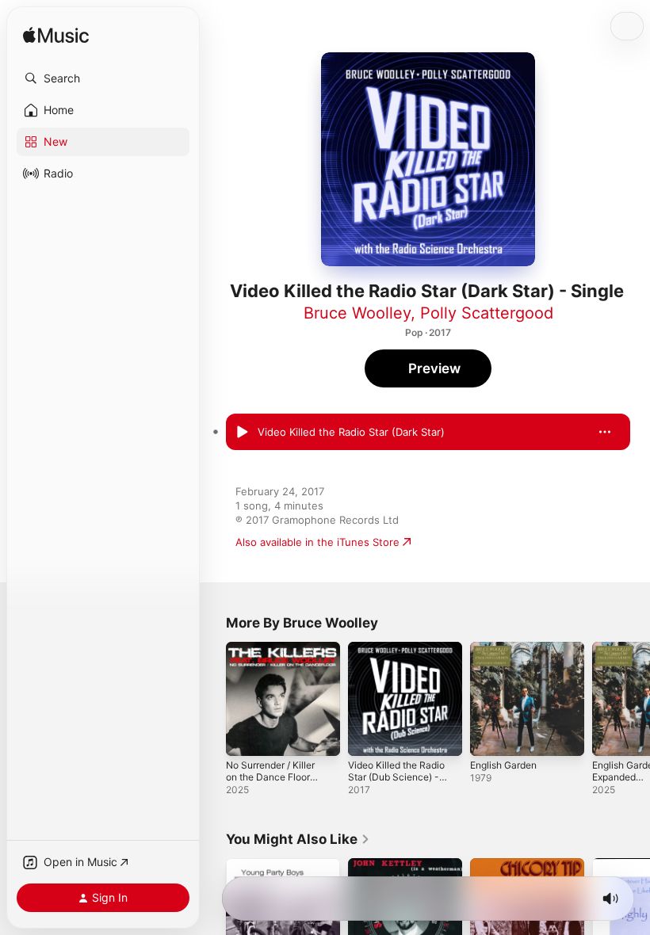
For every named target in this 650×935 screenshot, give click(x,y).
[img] (56, 36)
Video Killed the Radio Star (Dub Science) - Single (396, 777)
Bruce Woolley (357, 312)
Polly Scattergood (486, 312)
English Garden (503, 765)
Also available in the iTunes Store (317, 542)
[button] (103, 78)
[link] (298, 839)
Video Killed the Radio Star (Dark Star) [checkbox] (351, 432)
